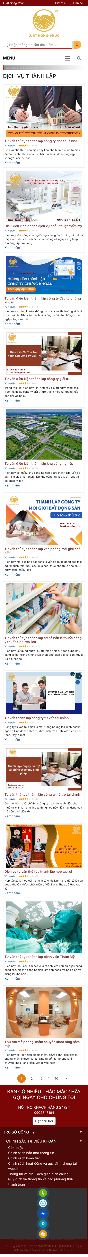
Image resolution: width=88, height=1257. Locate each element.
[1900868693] (43, 1193)
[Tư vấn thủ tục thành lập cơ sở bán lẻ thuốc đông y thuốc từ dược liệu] (44, 608)
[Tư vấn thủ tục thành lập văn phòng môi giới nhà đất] (44, 519)
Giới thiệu (61, 3)
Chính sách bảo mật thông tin (31, 1153)
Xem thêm (12, 163)
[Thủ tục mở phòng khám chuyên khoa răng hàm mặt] (44, 1012)
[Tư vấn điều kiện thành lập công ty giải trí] (44, 353)
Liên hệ (78, 3)
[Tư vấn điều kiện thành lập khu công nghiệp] (44, 434)
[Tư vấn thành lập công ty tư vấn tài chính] (44, 693)
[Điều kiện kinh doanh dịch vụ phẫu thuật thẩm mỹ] (44, 196)
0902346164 (44, 1113)
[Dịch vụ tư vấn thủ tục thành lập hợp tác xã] (44, 846)
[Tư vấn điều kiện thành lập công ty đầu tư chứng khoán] (44, 275)
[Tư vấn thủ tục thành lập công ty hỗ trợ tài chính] (44, 769)
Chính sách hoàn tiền (24, 1158)
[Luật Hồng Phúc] (44, 23)
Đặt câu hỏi (44, 1121)
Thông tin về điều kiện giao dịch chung (38, 1174)
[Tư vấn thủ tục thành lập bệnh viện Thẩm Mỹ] (44, 927)
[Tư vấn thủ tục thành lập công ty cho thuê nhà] (44, 111)
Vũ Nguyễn (10, 145)
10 (56, 1078)
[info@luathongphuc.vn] (43, 1234)
